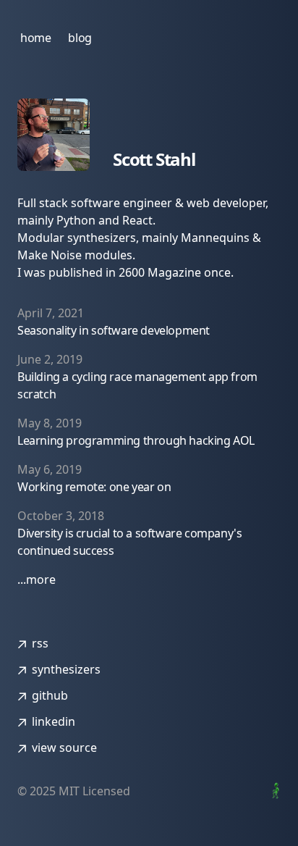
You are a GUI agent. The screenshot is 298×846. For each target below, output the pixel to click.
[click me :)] (273, 791)
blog (79, 38)
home (35, 38)
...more (36, 579)
